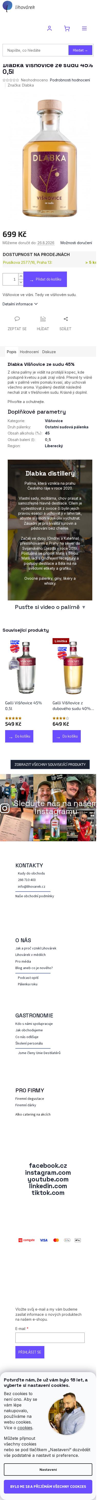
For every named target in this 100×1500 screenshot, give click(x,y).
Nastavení (48, 1469)
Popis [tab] (11, 352)
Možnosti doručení (76, 243)
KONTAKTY (29, 865)
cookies (24, 1427)
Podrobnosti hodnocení (70, 80)
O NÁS (23, 940)
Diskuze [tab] (49, 352)
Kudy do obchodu (31, 874)
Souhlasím (48, 1487)
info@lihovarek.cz (31, 887)
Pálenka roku (27, 984)
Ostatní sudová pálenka (66, 427)
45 (47, 433)
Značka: (21, 85)
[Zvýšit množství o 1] (20, 276)
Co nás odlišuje (26, 1037)
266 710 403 (27, 880)
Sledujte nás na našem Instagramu (56, 807)
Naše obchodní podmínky (34, 896)
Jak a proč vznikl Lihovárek (35, 948)
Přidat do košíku (48, 279)
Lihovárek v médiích (30, 955)
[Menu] (84, 28)
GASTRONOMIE (34, 1015)
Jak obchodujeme (29, 1030)
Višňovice (54, 421)
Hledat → (80, 50)
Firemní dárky (25, 1105)
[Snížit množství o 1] (20, 282)
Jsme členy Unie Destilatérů (39, 1053)
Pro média (23, 962)
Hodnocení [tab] (29, 352)
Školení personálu (29, 1044)
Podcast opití (28, 978)
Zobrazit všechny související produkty (50, 764)
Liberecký (54, 446)
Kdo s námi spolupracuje (34, 1024)
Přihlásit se (29, 1352)
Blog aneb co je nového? (34, 968)
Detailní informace (18, 304)
